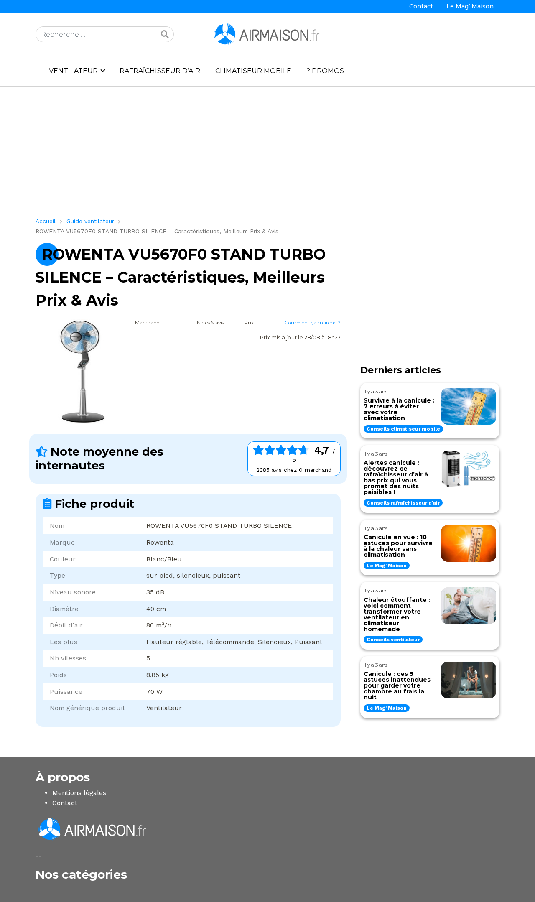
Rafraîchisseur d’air (160, 71)
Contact (421, 6)
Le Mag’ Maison (470, 6)
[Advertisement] (267, 155)
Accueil (46, 221)
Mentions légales (79, 793)
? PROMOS (325, 71)
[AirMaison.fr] (267, 34)
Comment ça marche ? (313, 323)
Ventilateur (73, 71)
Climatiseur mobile (253, 71)
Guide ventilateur (90, 221)
